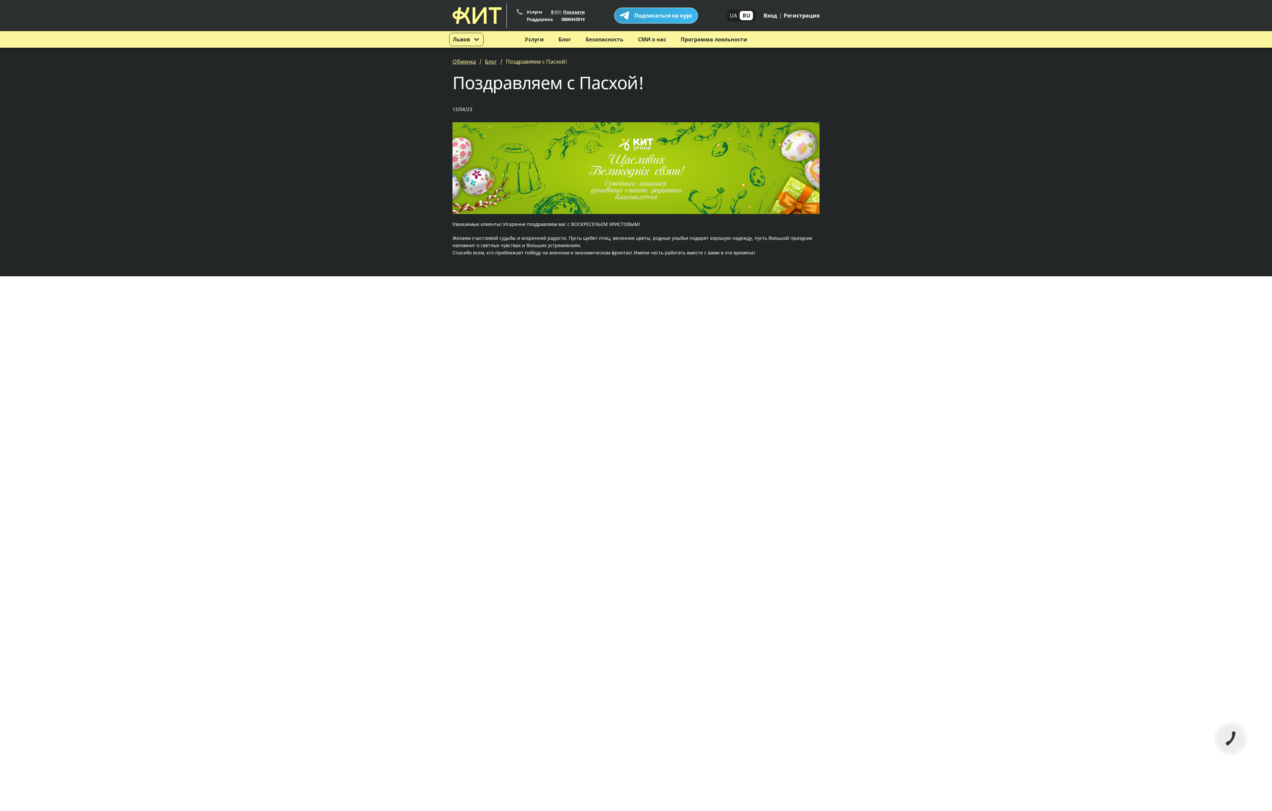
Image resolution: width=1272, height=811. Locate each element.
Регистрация (802, 15)
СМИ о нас (652, 39)
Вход (770, 15)
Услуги (534, 39)
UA (733, 15)
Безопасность (604, 39)
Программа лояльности (714, 39)
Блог (564, 39)
